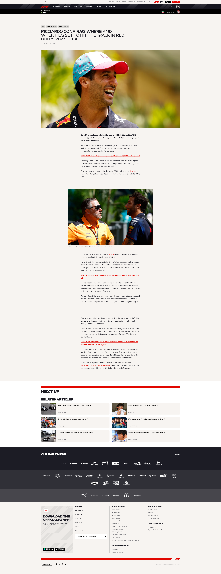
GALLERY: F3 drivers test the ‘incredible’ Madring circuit (75, 433)
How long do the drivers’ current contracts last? (73, 419)
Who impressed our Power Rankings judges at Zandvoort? (146, 419)
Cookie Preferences (117, 552)
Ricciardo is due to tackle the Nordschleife (96, 365)
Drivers (89, 6)
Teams (99, 6)
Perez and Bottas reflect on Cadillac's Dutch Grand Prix (75, 405)
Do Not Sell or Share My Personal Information (125, 540)
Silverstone (134, 171)
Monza (111, 254)
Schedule (56, 6)
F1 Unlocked (110, 6)
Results (67, 6)
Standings (78, 6)
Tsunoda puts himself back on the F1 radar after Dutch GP (146, 433)
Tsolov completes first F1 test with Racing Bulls (143, 405)
